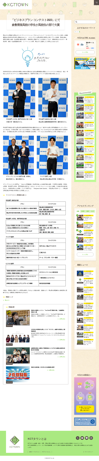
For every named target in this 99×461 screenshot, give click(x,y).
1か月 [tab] (92, 211)
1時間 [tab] (78, 211)
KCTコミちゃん (46, 451)
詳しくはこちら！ (85, 409)
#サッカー (77, 31)
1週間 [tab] (87, 211)
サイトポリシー (89, 451)
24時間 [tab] (82, 211)
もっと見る (85, 52)
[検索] (76, 22)
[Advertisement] (85, 80)
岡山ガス (7, 300)
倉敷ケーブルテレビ (34, 451)
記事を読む (62, 318)
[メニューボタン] (96, 2)
